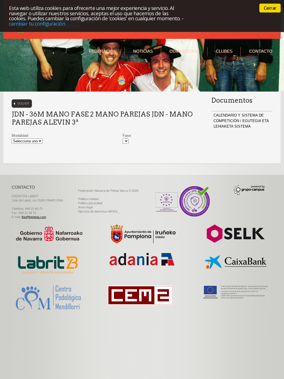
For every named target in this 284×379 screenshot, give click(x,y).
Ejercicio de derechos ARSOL (98, 211)
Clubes (224, 51)
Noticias (143, 51)
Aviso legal (85, 207)
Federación (102, 51)
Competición (184, 51)
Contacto (260, 51)
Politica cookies (88, 199)
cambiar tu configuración (37, 23)
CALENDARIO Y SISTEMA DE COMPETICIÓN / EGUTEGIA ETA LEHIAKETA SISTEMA (241, 120)
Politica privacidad (90, 203)
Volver (23, 103)
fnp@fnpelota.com (34, 217)
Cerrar (270, 8)
